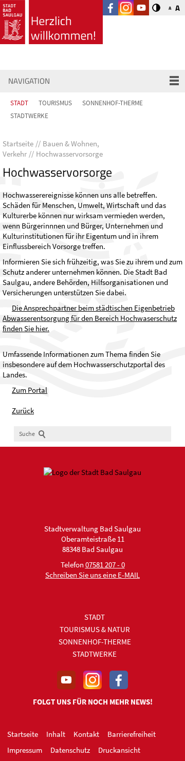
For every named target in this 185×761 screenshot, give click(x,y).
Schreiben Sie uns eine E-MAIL (92, 575)
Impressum (24, 750)
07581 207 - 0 (105, 564)
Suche (27, 433)
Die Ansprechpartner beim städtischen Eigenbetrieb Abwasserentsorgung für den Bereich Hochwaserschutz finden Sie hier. (90, 318)
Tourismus (55, 103)
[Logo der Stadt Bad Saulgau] (51, 22)
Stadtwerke (29, 115)
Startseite (22, 734)
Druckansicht (119, 750)
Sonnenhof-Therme (112, 103)
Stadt (19, 103)
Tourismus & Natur (95, 629)
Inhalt (55, 734)
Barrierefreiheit (131, 734)
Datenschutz (70, 750)
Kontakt (86, 734)
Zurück (23, 410)
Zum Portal (29, 390)
